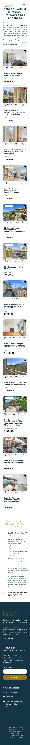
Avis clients (13, 729)
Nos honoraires (16, 737)
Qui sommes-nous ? (16, 727)
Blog (23, 729)
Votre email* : (8, 668)
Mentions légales (16, 731)
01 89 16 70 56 (11, 693)
